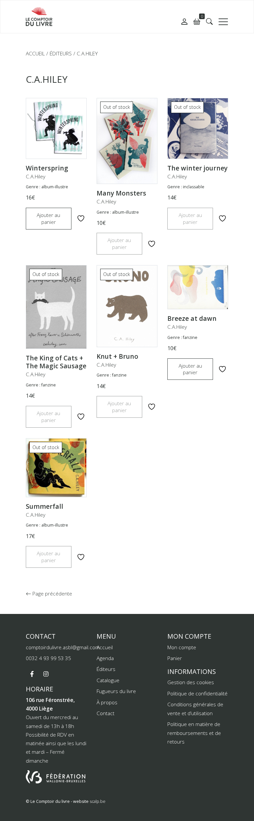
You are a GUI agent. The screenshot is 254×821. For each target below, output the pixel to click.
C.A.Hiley (35, 176)
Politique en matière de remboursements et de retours (194, 732)
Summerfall (44, 506)
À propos (107, 702)
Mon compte (181, 647)
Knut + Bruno (117, 356)
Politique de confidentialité (197, 693)
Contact (105, 713)
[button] (209, 21)
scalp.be (98, 801)
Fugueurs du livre (116, 691)
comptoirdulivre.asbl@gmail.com (63, 647)
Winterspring (47, 168)
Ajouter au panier (48, 218)
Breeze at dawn (192, 318)
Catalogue (108, 680)
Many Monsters (121, 193)
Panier (174, 658)
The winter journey (197, 168)
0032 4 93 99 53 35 (48, 658)
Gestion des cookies (190, 682)
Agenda (105, 658)
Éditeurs (61, 53)
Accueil (35, 53)
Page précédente (51, 593)
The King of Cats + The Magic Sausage (56, 362)
